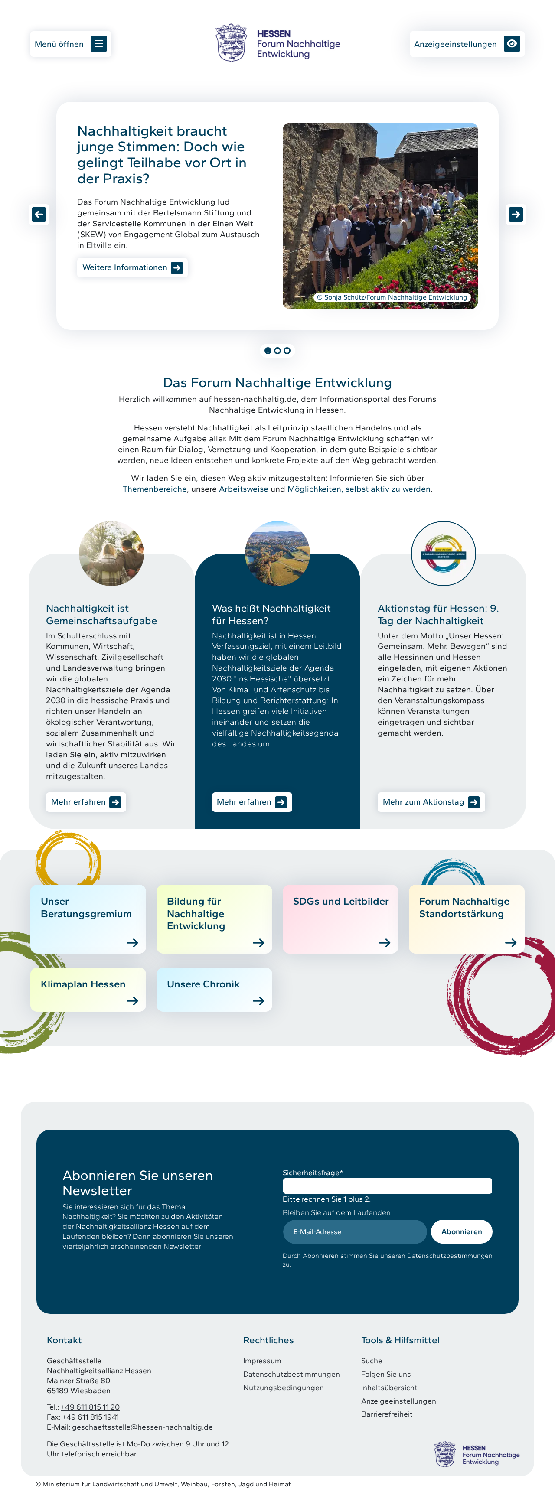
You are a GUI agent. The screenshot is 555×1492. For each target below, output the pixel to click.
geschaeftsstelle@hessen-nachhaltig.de (142, 1426)
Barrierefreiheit (387, 1413)
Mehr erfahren (78, 802)
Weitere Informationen (124, 267)
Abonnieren (461, 1231)
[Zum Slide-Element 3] (287, 350)
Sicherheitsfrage (313, 1172)
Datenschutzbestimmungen (291, 1373)
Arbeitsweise (243, 489)
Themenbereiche (155, 489)
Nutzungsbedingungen (283, 1387)
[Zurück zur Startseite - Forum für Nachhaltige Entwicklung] (277, 43)
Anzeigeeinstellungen (455, 44)
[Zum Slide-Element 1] (267, 350)
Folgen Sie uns (386, 1373)
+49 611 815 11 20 (90, 1406)
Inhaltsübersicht (389, 1387)
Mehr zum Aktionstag (423, 802)
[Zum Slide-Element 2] (277, 350)
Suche (371, 1360)
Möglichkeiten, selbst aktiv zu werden (359, 489)
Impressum (262, 1360)
